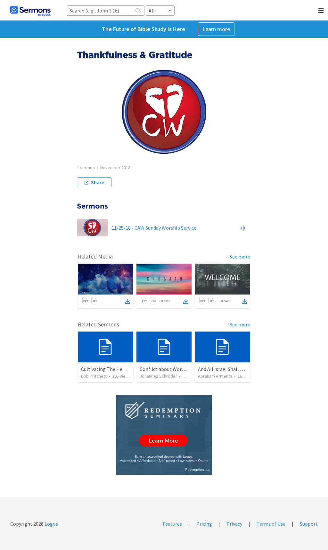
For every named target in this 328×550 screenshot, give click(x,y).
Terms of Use (271, 524)
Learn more (216, 29)
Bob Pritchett (94, 376)
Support (309, 524)
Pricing (204, 524)
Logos (51, 524)
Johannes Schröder (158, 376)
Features (172, 524)
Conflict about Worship (165, 369)
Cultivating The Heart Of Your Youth (120, 369)
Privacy (234, 524)
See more (240, 256)
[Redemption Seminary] (164, 435)
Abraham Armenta (215, 376)
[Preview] (242, 228)
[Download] (127, 301)
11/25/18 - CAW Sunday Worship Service (153, 228)
